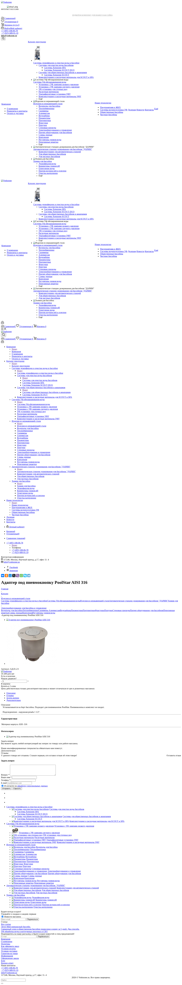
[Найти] (2, 983)
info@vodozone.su (9, 36)
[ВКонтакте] (2, 575)
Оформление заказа (10, 958)
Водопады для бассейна (12, 610)
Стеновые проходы (121, 610)
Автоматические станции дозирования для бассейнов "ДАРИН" (46, 471)
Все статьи (6, 924)
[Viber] (17, 575)
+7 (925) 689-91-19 (9, 33)
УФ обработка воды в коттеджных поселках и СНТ (24, 931)
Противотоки (89, 610)
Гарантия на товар (9, 953)
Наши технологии (20, 505)
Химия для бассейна (26, 486)
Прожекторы (77, 610)
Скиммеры (43, 610)
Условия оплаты (8, 949)
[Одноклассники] (6, 575)
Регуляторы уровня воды (44, 613)
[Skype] (25, 575)
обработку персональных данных (32, 786)
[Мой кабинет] (2, 323)
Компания (16, 351)
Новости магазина (12, 917)
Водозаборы (65, 610)
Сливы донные (16, 613)
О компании (6, 941)
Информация (7, 956)
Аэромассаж (54, 610)
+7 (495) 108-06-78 (9, 31)
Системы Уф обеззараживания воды (33, 404)
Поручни (108, 610)
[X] (13, 575)
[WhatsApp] (21, 575)
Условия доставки (9, 951)
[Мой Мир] (10, 575)
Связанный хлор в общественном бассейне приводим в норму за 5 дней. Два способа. (40, 929)
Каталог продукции (21, 366)
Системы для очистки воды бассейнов (39, 380)
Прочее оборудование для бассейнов (146, 610)
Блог (3, 961)
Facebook (14, 567)
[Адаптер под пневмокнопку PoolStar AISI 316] (28, 620)
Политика (5, 944)
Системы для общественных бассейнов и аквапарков (46, 392)
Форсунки (99, 610)
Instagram (14, 570)
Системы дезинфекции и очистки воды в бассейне (40, 373)
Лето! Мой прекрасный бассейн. (16, 927)
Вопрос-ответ (7, 963)
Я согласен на (26, 786)
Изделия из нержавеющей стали (31, 426)
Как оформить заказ (10, 946)
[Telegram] (28, 575)
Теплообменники (30, 610)
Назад (14, 349)
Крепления (28, 613)
